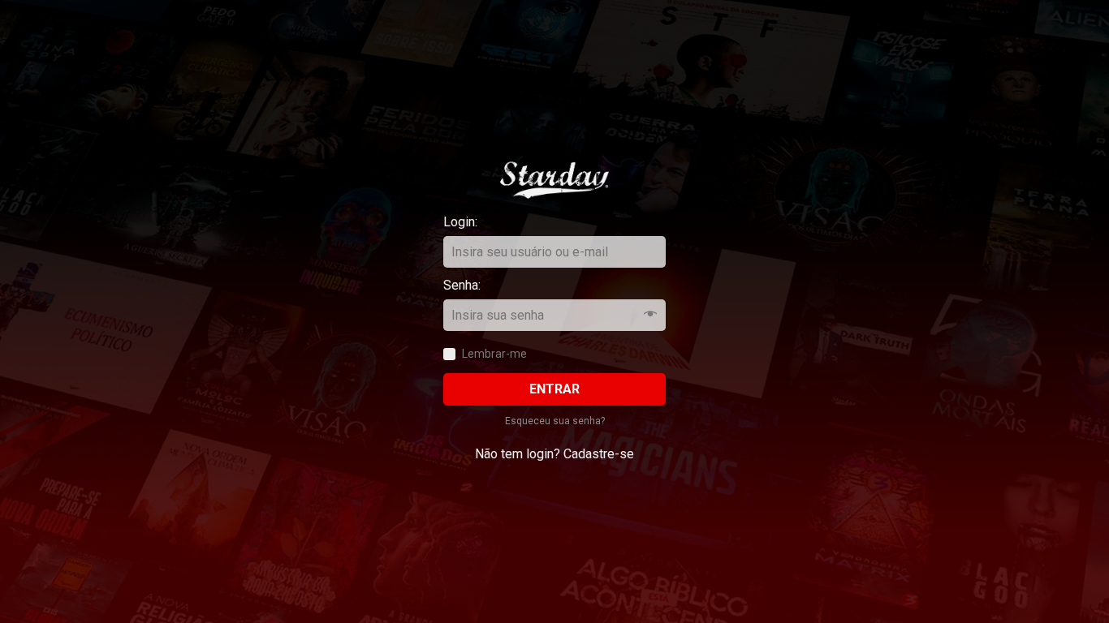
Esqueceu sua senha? (555, 421)
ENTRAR (554, 389)
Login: (474, 222)
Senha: (474, 285)
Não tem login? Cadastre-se (554, 454)
